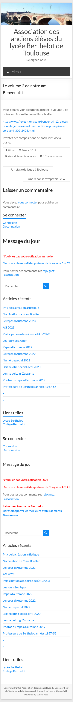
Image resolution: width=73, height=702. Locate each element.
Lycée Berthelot (13, 420)
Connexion (10, 222)
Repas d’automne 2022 (17, 347)
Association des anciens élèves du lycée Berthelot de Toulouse (36, 42)
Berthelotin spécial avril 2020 (21, 367)
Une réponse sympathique (46, 179)
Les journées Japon (15, 340)
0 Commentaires (52, 156)
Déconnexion (11, 226)
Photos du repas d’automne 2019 (24, 380)
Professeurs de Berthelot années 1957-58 (29, 386)
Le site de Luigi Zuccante (18, 373)
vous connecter (28, 202)
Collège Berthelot (14, 424)
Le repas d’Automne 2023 (19, 321)
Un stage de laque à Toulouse (28, 169)
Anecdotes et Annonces (22, 156)
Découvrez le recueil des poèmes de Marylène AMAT (36, 263)
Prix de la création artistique (21, 307)
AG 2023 (8, 327)
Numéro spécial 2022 (16, 360)
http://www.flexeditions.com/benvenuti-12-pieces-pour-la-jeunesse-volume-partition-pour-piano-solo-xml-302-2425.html (36, 126)
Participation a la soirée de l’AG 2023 (26, 334)
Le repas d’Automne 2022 (19, 353)
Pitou (11, 150)
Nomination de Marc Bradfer (21, 314)
